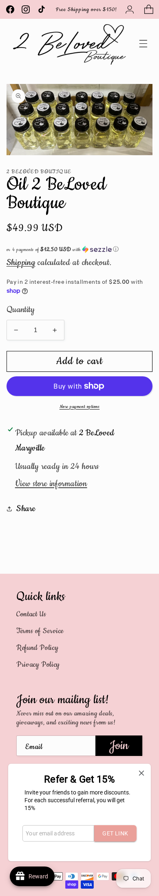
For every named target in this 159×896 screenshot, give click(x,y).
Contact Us (31, 614)
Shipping (21, 262)
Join (118, 745)
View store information (51, 483)
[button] (148, 9)
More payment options (80, 407)
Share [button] (25, 508)
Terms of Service (40, 631)
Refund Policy (37, 648)
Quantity (21, 309)
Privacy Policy (38, 665)
